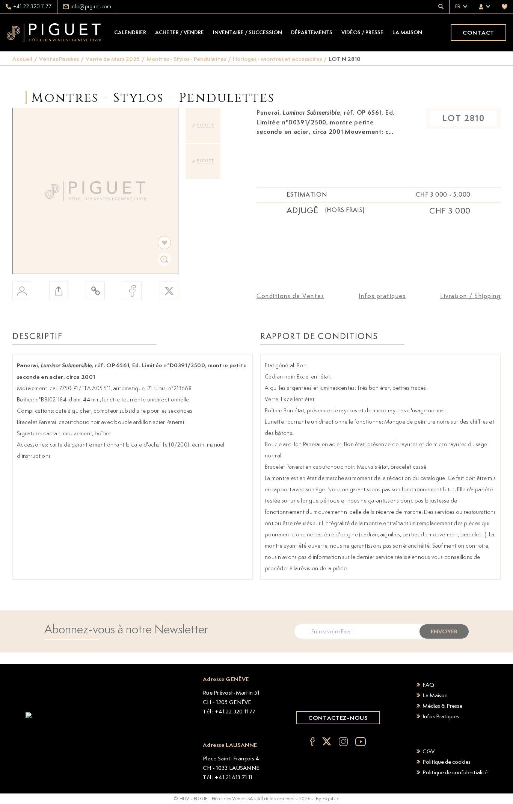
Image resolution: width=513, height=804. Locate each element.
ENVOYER (444, 631)
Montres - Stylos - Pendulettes (186, 59)
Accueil (22, 59)
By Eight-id (327, 798)
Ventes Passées (59, 59)
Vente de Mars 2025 (113, 59)
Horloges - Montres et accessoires (277, 59)
